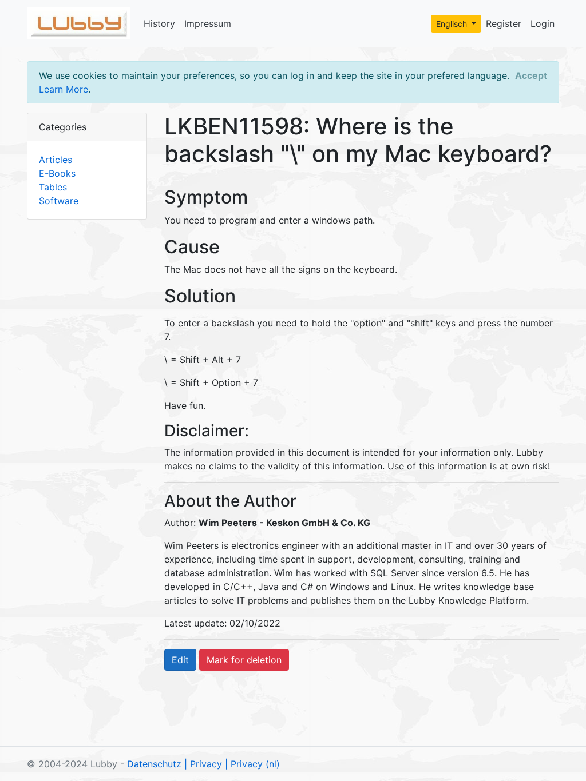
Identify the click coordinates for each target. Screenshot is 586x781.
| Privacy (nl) (252, 764)
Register (503, 23)
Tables (53, 187)
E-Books (57, 173)
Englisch (452, 24)
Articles (55, 159)
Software (58, 200)
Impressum (207, 23)
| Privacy (203, 764)
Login (542, 23)
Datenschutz (154, 764)
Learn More (63, 89)
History (159, 23)
